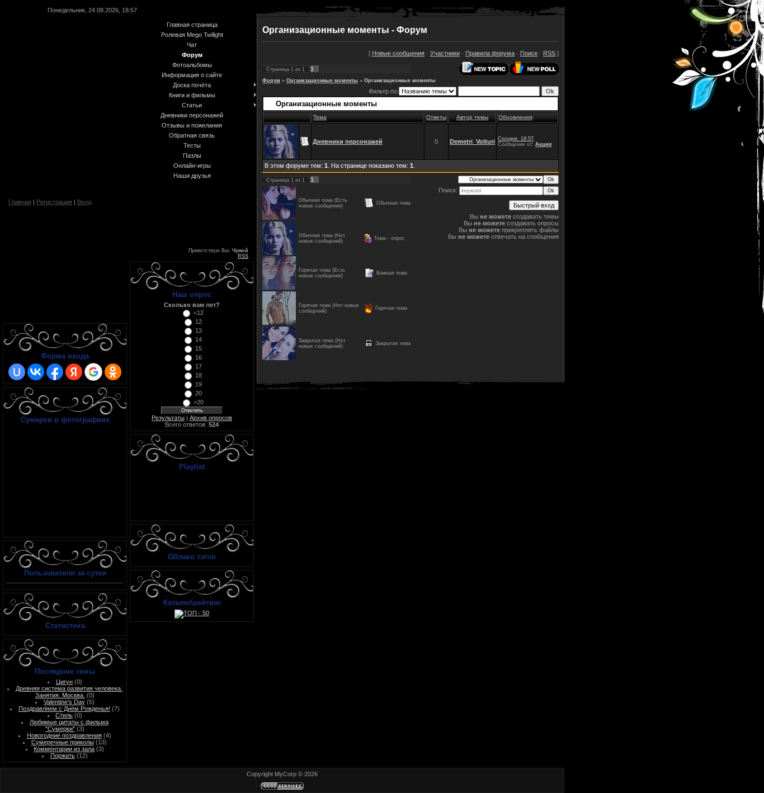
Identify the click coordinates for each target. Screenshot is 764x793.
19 (198, 384)
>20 (199, 402)
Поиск (528, 53)
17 (198, 366)
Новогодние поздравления (64, 735)
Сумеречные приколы (62, 742)
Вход (84, 202)
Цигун (64, 681)
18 (198, 375)
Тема (320, 117)
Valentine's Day (64, 701)
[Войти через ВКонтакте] (35, 372)
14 (198, 339)
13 (198, 330)
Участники (445, 53)
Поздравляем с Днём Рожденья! (64, 708)
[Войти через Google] (93, 372)
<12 (199, 312)
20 (198, 393)
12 (198, 321)
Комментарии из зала (64, 748)
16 (198, 357)
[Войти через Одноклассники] (113, 372)
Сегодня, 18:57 (516, 138)
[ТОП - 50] (192, 613)
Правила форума (490, 53)
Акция (543, 144)
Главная (19, 202)
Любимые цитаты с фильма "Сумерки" (69, 725)
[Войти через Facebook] (54, 372)
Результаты (168, 417)
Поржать (62, 755)
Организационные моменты (322, 80)
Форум (271, 80)
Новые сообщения (398, 53)
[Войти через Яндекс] (73, 372)
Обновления (515, 117)
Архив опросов (211, 417)
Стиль (64, 715)
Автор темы (472, 117)
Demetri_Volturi (472, 141)
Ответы (436, 117)
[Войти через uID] (16, 372)
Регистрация (54, 202)
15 (198, 348)
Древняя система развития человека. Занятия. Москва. (69, 691)
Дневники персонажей (348, 141)
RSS (243, 256)
